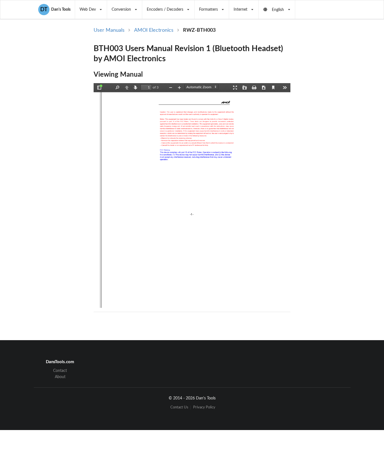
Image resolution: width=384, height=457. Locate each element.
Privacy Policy (204, 407)
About (60, 377)
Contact (60, 371)
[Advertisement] (337, 118)
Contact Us (179, 407)
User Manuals (109, 30)
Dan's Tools (55, 9)
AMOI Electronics (153, 30)
